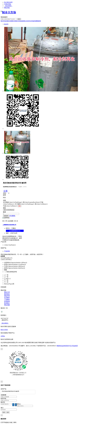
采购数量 (3, 395)
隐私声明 (7, 295)
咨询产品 (3, 389)
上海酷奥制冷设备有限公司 (9, 224)
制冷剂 (3, 21)
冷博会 (3, 336)
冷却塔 (28, 21)
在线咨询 (6, 215)
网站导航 (7, 7)
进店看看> (12, 215)
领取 (19, 206)
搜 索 (19, 19)
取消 (4, 412)
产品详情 (7, 251)
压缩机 (7, 21)
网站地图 (7, 305)
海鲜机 (24, 21)
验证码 (3, 402)
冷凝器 (11, 21)
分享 (5, 191)
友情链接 (7, 301)
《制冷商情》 (8, 6)
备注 (2, 407)
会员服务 (7, 297)
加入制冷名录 (8, 2)
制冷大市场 (4, 329)
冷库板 (32, 21)
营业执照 (75, 345)
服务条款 (7, 294)
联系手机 (3, 398)
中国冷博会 (7, 4)
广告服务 (7, 299)
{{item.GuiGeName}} (9, 209)
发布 (8, 412)
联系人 (19, 404)
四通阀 (36, 21)
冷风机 (15, 21)
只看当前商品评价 (11, 271)
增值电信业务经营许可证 (64, 345)
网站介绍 (7, 292)
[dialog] (55, 364)
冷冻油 (19, 21)
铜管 (39, 21)
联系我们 (7, 303)
